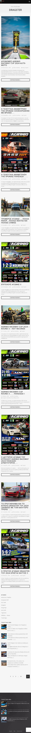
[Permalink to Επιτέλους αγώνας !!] (15, 262)
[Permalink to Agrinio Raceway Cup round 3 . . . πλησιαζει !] (15, 370)
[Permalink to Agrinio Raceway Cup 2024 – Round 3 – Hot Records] (15, 314)
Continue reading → (15, 80)
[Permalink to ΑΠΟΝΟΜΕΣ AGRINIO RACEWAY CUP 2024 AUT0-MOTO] (15, 37)
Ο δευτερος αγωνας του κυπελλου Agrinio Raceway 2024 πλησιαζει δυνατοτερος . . (15, 460)
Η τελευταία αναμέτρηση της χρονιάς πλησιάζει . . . (14, 175)
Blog (15, 6)
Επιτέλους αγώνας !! (11, 284)
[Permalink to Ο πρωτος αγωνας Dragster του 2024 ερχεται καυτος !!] (15, 549)
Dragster (26, 67)
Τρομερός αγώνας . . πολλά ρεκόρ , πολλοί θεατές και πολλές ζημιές (15, 221)
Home (12, 6)
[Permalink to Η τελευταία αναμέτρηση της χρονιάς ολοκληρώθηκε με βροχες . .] (15, 97)
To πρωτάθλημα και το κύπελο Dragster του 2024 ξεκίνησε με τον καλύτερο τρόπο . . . (15, 506)
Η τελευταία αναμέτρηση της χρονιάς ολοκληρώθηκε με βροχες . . (15, 111)
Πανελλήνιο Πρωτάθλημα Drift (12, 397)
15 (20, 676)
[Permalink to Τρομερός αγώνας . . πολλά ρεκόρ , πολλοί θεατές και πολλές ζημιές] (15, 207)
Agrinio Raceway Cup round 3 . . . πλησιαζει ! (13, 393)
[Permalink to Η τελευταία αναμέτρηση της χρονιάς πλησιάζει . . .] (15, 152)
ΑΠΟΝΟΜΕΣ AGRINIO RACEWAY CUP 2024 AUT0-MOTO (13, 63)
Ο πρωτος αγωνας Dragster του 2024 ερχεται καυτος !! (15, 572)
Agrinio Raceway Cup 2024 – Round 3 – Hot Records (15, 327)
